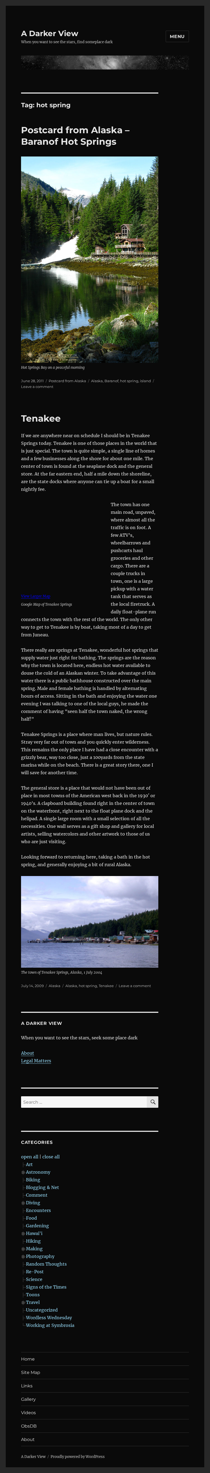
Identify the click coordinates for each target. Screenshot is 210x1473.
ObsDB (29, 1426)
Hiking (33, 1241)
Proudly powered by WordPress (78, 1456)
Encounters (38, 1210)
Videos (28, 1412)
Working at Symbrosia (50, 1325)
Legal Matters (36, 1060)
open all (29, 1156)
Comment (37, 1195)
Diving (33, 1202)
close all (51, 1156)
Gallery (28, 1399)
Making (34, 1248)
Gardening (37, 1225)
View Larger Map (35, 596)
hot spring (129, 381)
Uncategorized (42, 1310)
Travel (33, 1302)
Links (27, 1385)
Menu (177, 36)
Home (28, 1359)
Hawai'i (34, 1233)
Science (34, 1279)
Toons (33, 1294)
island (145, 381)
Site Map (30, 1372)
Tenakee (41, 418)
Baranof (111, 381)
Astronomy (38, 1172)
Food (31, 1218)
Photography (40, 1256)
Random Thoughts (46, 1264)
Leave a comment (37, 386)
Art (29, 1164)
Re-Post (35, 1271)
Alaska (97, 381)
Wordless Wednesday (49, 1317)
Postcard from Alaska (67, 381)
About (27, 1053)
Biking (33, 1179)
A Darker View (49, 33)
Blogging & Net (42, 1187)
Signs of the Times (46, 1287)
